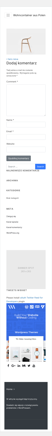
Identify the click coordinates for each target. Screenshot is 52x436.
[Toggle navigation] (8, 15)
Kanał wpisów (12, 222)
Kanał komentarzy (14, 227)
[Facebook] (8, 366)
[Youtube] (33, 366)
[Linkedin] (19, 366)
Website (10, 143)
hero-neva (12, 59)
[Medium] (23, 366)
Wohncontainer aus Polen (29, 15)
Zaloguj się (11, 216)
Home (9, 389)
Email (10, 131)
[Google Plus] (13, 366)
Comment (12, 81)
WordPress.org (12, 233)
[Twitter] (28, 366)
